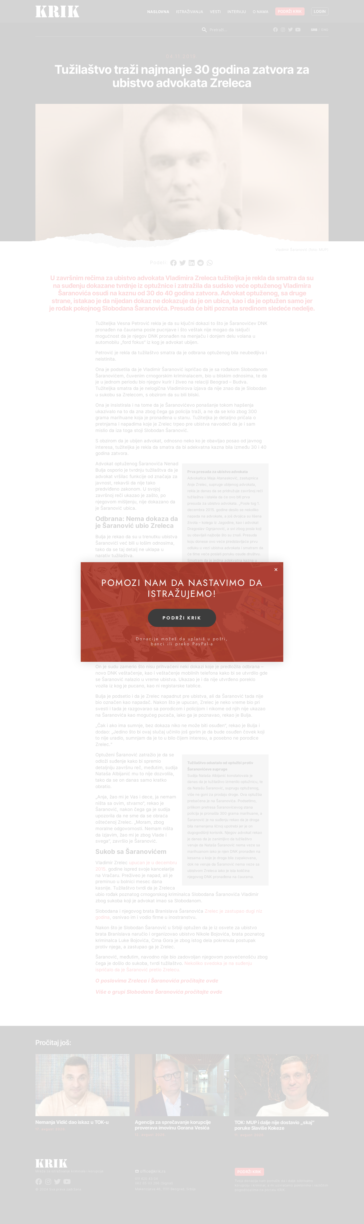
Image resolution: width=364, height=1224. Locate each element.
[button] (276, 570)
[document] (182, 612)
